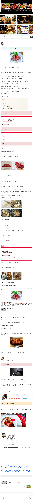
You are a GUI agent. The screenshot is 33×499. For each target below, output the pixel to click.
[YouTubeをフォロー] (9, 444)
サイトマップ (16, 496)
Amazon (11, 398)
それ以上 (24, 447)
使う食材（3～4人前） (6, 102)
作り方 (4, 105)
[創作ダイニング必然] (8, 29)
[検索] (31, 37)
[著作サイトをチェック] (7, 444)
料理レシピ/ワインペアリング (11, 447)
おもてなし (21, 447)
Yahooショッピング (22, 398)
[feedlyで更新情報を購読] (12, 444)
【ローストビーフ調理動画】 (7, 108)
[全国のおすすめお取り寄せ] (25, 29)
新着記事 (2, 447)
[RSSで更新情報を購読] (13, 444)
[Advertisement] (16, 457)
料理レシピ (6, 447)
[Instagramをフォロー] (8, 444)
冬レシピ (17, 447)
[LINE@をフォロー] (11, 444)
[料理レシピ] (8, 19)
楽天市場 (16, 398)
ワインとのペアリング (6, 106)
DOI (7, 433)
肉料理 (27, 447)
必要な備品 (4, 103)
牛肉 (29, 447)
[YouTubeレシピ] (25, 19)
